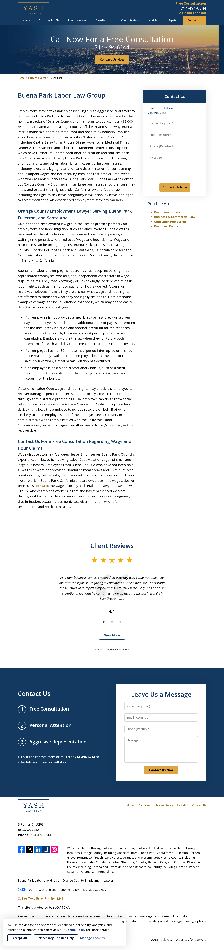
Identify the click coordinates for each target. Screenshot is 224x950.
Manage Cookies (94, 890)
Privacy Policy (164, 805)
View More (112, 635)
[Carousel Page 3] (120, 622)
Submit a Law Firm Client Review (112, 649)
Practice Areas (77, 20)
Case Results (104, 20)
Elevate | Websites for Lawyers (178, 939)
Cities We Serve (37, 77)
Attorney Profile (49, 20)
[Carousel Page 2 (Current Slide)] (112, 622)
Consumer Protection (170, 222)
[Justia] (46, 849)
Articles (154, 20)
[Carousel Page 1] (104, 622)
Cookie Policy (69, 890)
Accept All (19, 938)
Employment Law (167, 212)
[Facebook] (21, 849)
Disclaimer (145, 805)
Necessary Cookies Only (56, 938)
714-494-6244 (193, 8)
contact (42, 486)
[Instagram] (54, 849)
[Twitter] (29, 849)
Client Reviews (130, 20)
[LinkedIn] (38, 849)
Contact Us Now (112, 59)
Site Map (182, 805)
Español (173, 20)
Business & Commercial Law (174, 217)
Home (26, 20)
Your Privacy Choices (41, 890)
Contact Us (195, 20)
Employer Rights (166, 226)
